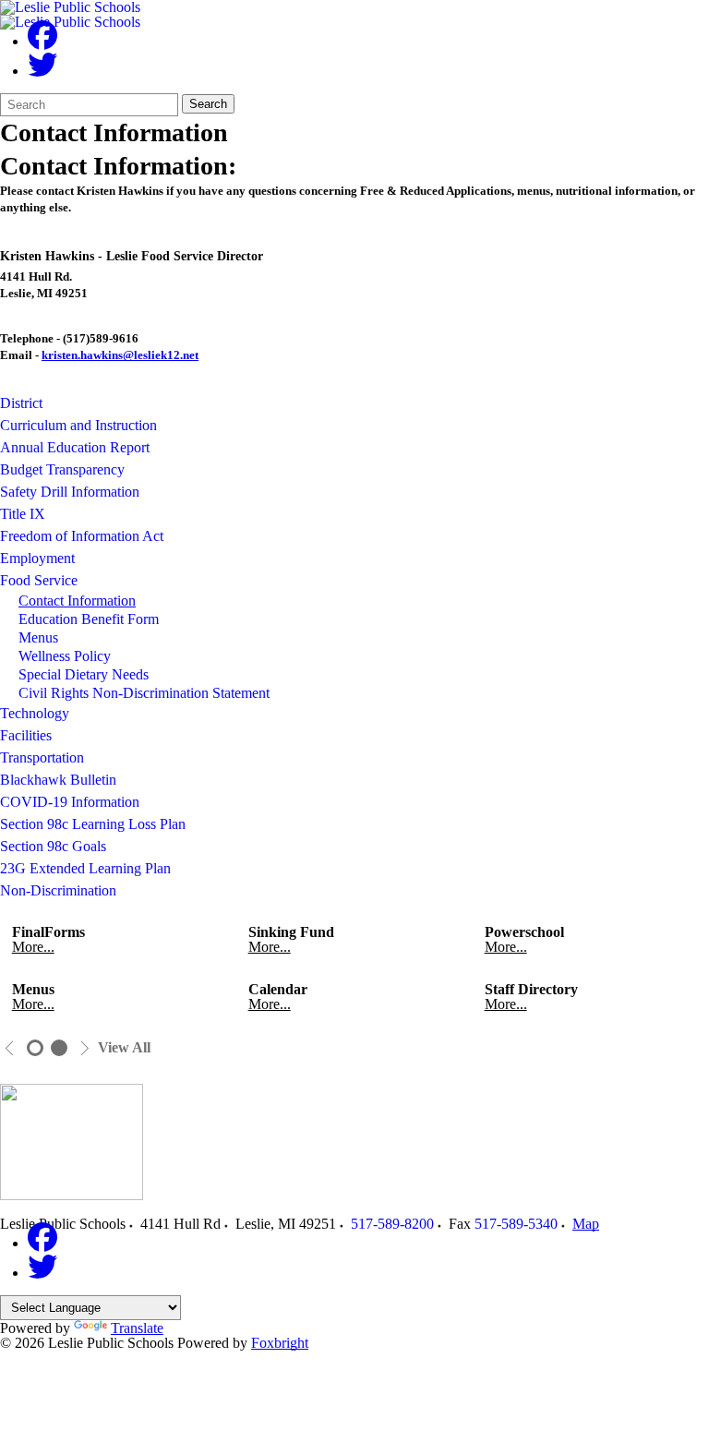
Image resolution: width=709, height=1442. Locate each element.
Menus (38, 637)
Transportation (42, 757)
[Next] (84, 1048)
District (21, 403)
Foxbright (279, 1343)
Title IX (22, 514)
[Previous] (9, 1048)
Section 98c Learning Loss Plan (93, 824)
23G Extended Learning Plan (85, 868)
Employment (37, 558)
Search (208, 104)
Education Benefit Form (88, 619)
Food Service (39, 580)
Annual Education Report (75, 447)
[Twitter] (42, 70)
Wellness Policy (64, 656)
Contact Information (77, 600)
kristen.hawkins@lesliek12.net (120, 355)
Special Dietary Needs (83, 674)
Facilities (26, 735)
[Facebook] (42, 41)
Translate (137, 1328)
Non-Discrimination (58, 890)
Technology (34, 713)
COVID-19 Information (69, 802)
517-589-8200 (392, 1224)
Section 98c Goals (53, 846)
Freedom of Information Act (81, 536)
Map (585, 1224)
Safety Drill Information (69, 491)
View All (124, 1047)
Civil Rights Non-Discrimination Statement (144, 693)
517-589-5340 (516, 1224)
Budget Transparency (62, 469)
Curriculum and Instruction (78, 425)
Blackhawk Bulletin (58, 779)
